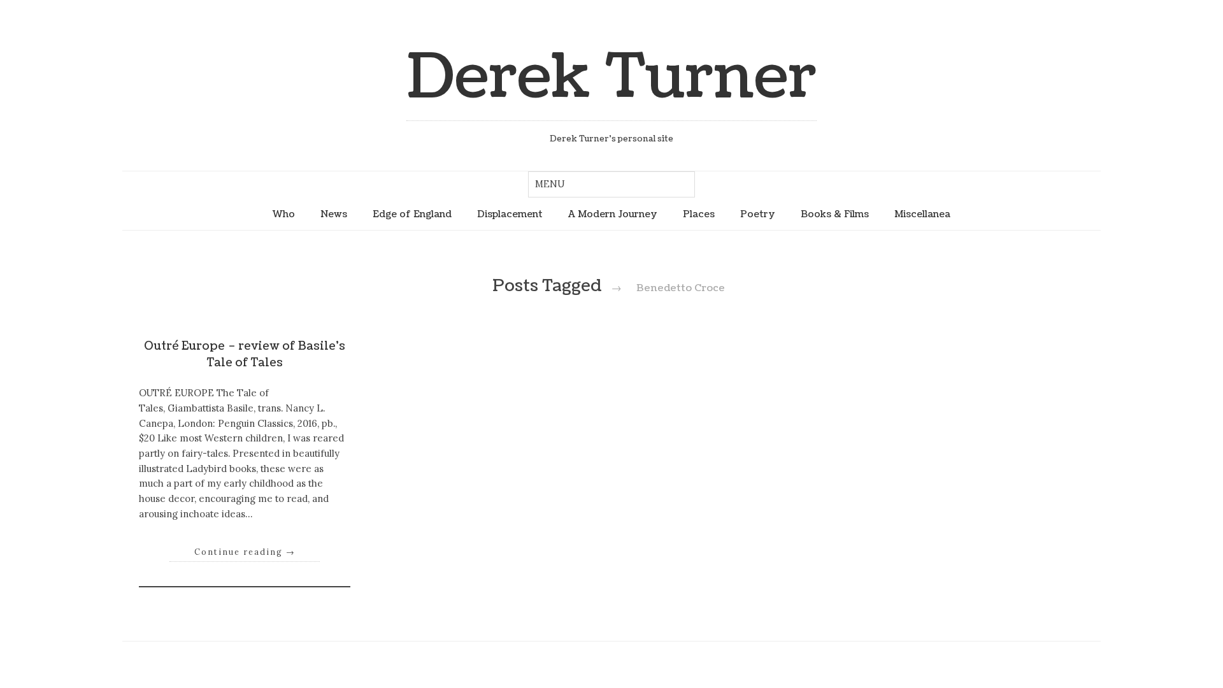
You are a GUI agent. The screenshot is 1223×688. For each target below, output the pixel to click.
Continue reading (245, 552)
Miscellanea (922, 214)
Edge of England (412, 214)
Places (699, 214)
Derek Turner (611, 77)
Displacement (510, 214)
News (333, 214)
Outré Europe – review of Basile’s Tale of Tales (244, 354)
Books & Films (835, 214)
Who (284, 214)
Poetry (757, 214)
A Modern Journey (612, 214)
